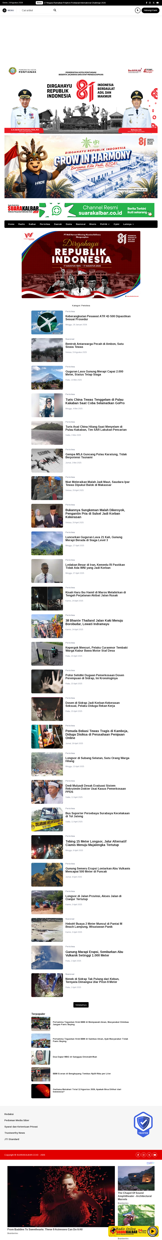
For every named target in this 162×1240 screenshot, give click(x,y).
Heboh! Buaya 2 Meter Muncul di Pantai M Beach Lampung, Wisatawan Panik (93, 925)
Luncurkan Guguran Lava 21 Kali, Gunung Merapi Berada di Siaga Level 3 (93, 539)
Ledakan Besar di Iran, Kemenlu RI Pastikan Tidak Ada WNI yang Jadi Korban (95, 566)
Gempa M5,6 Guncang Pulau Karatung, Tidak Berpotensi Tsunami (96, 456)
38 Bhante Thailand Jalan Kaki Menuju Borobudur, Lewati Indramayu (94, 622)
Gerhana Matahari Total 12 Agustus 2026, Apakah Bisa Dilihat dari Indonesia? (87, 1090)
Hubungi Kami (150, 10)
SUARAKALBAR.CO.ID (27, 1155)
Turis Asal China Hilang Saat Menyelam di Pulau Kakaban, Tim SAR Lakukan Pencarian (96, 428)
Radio (21, 224)
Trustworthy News (14, 1132)
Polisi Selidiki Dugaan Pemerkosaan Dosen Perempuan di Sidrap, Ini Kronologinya (94, 677)
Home (11, 224)
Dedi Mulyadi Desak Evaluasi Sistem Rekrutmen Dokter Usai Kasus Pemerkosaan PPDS (95, 789)
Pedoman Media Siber (16, 1120)
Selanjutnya (81, 1005)
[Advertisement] (81, 39)
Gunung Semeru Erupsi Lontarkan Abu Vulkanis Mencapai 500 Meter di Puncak (97, 870)
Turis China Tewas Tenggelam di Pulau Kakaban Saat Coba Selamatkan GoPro (95, 401)
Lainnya (127, 224)
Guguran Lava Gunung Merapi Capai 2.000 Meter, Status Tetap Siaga (94, 373)
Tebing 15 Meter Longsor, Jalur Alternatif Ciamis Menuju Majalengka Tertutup (95, 843)
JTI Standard (11, 1139)
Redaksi (9, 1114)
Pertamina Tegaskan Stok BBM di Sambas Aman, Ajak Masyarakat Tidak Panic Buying (90, 1040)
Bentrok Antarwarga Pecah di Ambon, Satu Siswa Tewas (94, 345)
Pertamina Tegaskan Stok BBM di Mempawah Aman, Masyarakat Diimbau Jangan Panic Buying (91, 1023)
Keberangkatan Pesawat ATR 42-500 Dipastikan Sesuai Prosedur (98, 318)
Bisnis (92, 224)
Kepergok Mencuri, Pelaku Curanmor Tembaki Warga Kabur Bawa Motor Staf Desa (96, 649)
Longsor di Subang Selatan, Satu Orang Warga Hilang (97, 760)
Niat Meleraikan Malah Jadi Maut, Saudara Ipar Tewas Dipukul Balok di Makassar (97, 484)
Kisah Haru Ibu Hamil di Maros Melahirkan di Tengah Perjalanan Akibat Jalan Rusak (95, 594)
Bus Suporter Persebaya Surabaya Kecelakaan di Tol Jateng (97, 815)
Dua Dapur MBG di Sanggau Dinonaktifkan (75, 1057)
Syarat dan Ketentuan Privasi (21, 1126)
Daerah (58, 224)
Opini (116, 224)
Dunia (69, 224)
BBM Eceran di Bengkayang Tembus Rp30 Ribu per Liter (82, 1073)
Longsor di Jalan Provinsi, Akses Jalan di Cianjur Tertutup (93, 898)
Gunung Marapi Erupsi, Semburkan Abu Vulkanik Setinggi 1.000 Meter (94, 953)
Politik (103, 224)
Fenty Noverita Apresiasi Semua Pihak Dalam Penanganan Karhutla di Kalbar (78, 3)
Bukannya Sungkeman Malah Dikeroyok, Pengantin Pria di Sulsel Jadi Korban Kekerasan (95, 513)
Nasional (80, 224)
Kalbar (32, 224)
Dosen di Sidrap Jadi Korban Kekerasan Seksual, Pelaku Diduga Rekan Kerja (92, 704)
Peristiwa (45, 224)
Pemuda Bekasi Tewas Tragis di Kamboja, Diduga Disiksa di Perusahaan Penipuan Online (96, 734)
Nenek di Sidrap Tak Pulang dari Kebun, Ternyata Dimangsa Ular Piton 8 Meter (92, 981)
